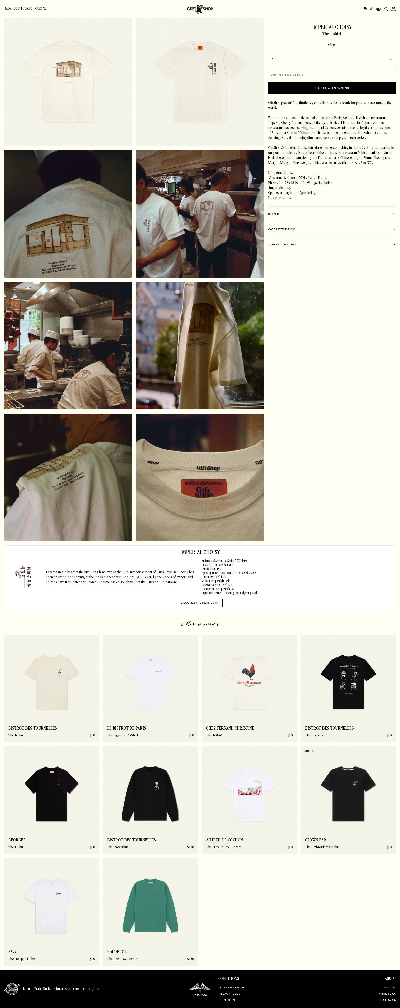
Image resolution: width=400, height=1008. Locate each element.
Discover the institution (200, 603)
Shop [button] (8, 9)
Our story (388, 988)
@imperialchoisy (319, 183)
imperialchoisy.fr (280, 188)
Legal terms (227, 1000)
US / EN (368, 9)
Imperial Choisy (332, 28)
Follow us (388, 1000)
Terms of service (231, 988)
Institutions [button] (23, 9)
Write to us (387, 994)
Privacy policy (229, 994)
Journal (40, 9)
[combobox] (332, 59)
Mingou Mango (279, 163)
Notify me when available (331, 88)
